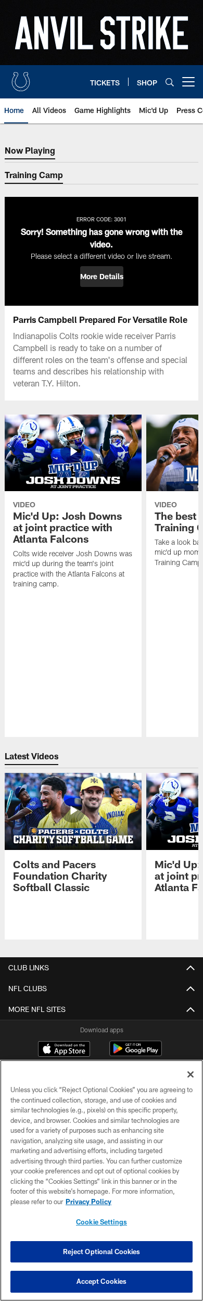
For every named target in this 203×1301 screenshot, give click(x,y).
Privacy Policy (88, 1201)
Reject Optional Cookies (102, 1251)
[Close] (190, 1074)
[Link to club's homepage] (20, 77)
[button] (101, 276)
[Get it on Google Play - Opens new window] (135, 1054)
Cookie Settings (101, 1222)
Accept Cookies (102, 1281)
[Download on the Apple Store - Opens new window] (64, 1050)
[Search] (170, 82)
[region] (101, 1180)
